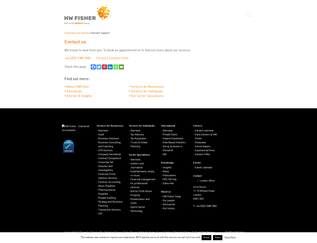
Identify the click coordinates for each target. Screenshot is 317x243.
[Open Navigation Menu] (249, 14)
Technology (136, 211)
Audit (101, 135)
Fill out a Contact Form (112, 58)
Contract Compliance (109, 158)
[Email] (121, 66)
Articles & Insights (79, 96)
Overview (103, 131)
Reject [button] (217, 238)
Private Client (170, 135)
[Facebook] (93, 66)
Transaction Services (109, 210)
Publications (169, 175)
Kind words (74, 91)
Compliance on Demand (77, 33)
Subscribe (168, 183)
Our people (169, 200)
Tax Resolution (138, 138)
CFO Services (105, 150)
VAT (100, 214)
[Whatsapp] (115, 66)
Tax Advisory (137, 135)
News (166, 171)
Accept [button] (206, 238)
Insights (167, 168)
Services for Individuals (147, 91)
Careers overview (204, 131)
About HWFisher (77, 86)
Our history (169, 208)
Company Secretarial (109, 154)
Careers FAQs (202, 154)
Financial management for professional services (142, 183)
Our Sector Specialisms (147, 96)
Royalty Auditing (107, 198)
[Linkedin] (110, 66)
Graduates (200, 142)
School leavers (203, 146)
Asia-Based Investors (174, 142)
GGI (165, 154)
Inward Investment (173, 138)
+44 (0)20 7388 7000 (77, 58)
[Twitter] (98, 66)
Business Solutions (108, 138)
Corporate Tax (105, 162)
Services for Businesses (147, 86)
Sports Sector (137, 207)
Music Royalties (106, 186)
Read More (230, 237)
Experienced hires (205, 150)
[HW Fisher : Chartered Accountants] (110, 14)
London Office (207, 181)
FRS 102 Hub (170, 179)
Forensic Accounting (109, 182)
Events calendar (203, 168)
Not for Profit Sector (141, 191)
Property (135, 195)
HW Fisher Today (172, 197)
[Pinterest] (104, 66)
